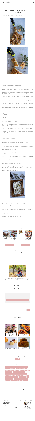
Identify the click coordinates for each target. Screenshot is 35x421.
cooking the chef (18, 368)
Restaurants (21, 377)
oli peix (6, 375)
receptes (21, 103)
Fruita (14, 372)
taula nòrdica (16, 378)
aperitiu (6, 366)
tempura (20, 378)
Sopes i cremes (10, 378)
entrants (28, 370)
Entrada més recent (9, 244)
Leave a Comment (22, 13)
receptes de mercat (15, 377)
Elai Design (31, 415)
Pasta (21, 375)
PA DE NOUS (9, 415)
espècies (6, 372)
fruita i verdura (18, 372)
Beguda (19, 366)
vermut (15, 380)
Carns (6, 368)
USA (27, 378)
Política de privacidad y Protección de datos (7, 405)
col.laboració (13, 368)
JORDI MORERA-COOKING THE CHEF (7, 238)
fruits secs (23, 372)
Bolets (26, 366)
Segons (6, 378)
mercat (21, 373)
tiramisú (24, 378)
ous (12, 375)
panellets (17, 375)
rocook (25, 377)
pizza (26, 375)
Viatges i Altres (21, 380)
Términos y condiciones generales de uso (7, 403)
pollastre (6, 377)
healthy (15, 373)
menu (17, 373)
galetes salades (7, 373)
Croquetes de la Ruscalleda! (24, 348)
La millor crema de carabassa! (24, 335)
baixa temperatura (14, 366)
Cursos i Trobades (13, 370)
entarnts (21, 370)
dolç (18, 370)
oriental (9, 375)
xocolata (26, 380)
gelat (11, 373)
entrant (25, 370)
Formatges (10, 372)
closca (9, 368)
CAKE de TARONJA (11, 348)
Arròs (9, 366)
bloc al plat (22, 366)
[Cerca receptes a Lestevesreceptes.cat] (21, 389)
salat (27, 377)
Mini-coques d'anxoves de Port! (13, 238)
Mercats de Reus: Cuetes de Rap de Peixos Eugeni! (11, 334)
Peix (23, 375)
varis (6, 380)
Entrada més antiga (25, 244)
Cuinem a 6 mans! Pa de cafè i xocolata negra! (28, 238)
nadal (23, 373)
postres (10, 377)
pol (28, 375)
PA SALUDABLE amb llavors (21, 234)
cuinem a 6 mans (7, 370)
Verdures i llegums (10, 380)
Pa (14, 375)
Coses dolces (24, 368)
